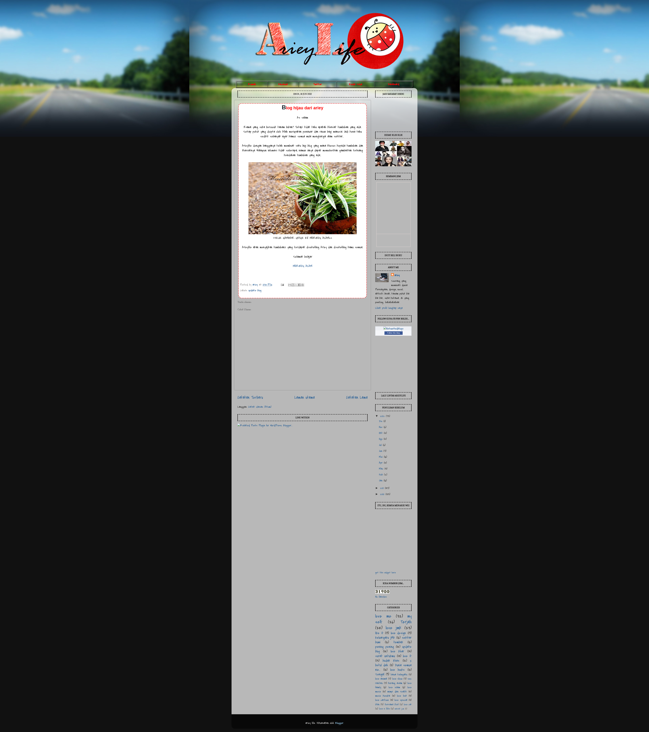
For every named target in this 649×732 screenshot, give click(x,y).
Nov (381, 427)
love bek (402, 696)
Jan (381, 481)
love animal (381, 679)
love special (400, 700)
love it (407, 656)
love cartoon (382, 700)
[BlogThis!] (293, 285)
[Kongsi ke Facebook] (299, 285)
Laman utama (304, 397)
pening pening (384, 646)
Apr (381, 463)
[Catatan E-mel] (282, 285)
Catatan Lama (357, 397)
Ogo (381, 439)
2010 (383, 494)
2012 (383, 416)
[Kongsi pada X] (296, 285)
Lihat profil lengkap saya (389, 308)
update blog (254, 290)
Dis (381, 421)
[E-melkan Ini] (289, 285)
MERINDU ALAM (302, 266)
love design (398, 633)
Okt (381, 433)
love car (408, 704)
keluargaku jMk (385, 637)
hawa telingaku (399, 675)
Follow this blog (393, 333)
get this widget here (385, 572)
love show (397, 679)
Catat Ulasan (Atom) (259, 407)
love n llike (384, 709)
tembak (398, 642)
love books (397, 669)
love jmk (393, 628)
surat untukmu (385, 656)
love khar (397, 651)
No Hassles (381, 597)
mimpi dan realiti (397, 692)
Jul (381, 445)
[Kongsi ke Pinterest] (302, 285)
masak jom (399, 708)
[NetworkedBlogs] (393, 329)
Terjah (406, 622)
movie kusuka (382, 696)
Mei (381, 457)
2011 (382, 488)
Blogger (339, 723)
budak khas (391, 660)
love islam (394, 687)
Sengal (379, 674)
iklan (377, 704)
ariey (256, 285)
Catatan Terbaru (250, 397)
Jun (381, 451)
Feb (381, 475)
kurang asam (395, 683)
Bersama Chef (392, 704)
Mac (381, 469)
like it (379, 633)
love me (383, 616)
